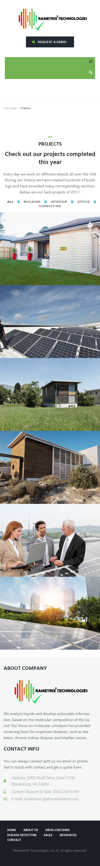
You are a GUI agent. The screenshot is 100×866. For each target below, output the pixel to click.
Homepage (10, 108)
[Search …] (92, 72)
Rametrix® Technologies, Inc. (34, 850)
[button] (90, 61)
